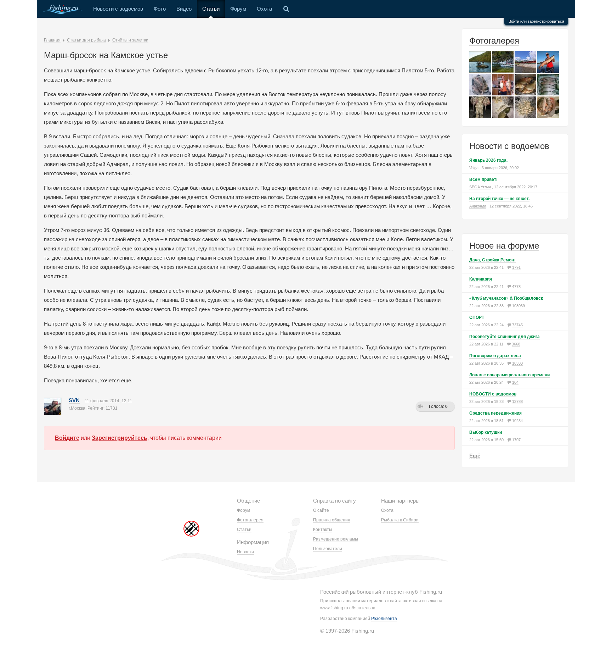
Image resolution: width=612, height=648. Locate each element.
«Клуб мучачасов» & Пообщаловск (506, 298)
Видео (184, 9)
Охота (264, 9)
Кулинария (480, 279)
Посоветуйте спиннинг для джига (504, 336)
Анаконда (477, 206)
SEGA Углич (480, 187)
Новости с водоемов (118, 9)
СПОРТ (476, 317)
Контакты (322, 529)
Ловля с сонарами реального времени (509, 374)
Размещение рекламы (335, 539)
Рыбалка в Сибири (400, 519)
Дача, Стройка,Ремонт (492, 259)
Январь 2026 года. (488, 160)
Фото (160, 9)
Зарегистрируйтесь (119, 438)
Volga (473, 168)
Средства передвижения (495, 413)
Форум (238, 9)
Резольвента (384, 618)
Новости (245, 551)
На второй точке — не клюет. (499, 198)
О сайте (321, 510)
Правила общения (331, 519)
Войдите (67, 438)
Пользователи (327, 548)
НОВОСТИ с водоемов (492, 394)
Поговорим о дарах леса (495, 355)
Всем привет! (483, 179)
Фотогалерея (494, 40)
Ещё (474, 456)
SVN (74, 400)
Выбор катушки (485, 432)
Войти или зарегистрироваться (536, 21)
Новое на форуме (504, 245)
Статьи (211, 9)
